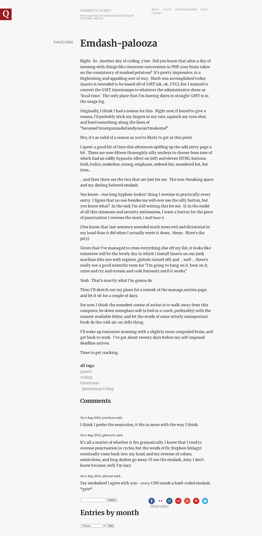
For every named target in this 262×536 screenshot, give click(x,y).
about (155, 10)
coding (86, 377)
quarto (86, 371)
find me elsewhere (186, 10)
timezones (89, 383)
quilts (204, 10)
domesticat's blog (98, 389)
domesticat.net (95, 10)
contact (157, 13)
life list (167, 10)
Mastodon (159, 506)
